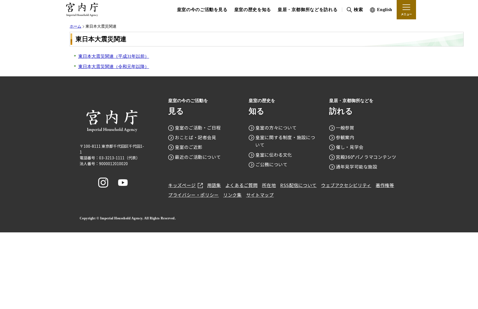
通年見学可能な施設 (356, 166)
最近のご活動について (198, 157)
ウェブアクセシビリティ (346, 185)
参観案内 (345, 137)
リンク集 (232, 194)
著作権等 (385, 185)
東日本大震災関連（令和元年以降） (113, 66)
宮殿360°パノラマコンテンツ (366, 157)
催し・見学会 (349, 147)
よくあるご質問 (241, 185)
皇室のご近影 (188, 147)
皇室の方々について (276, 127)
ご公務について (271, 164)
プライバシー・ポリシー (193, 194)
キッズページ (182, 185)
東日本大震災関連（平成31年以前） (113, 56)
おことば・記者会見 (195, 137)
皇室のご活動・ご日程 (198, 127)
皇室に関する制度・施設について (285, 141)
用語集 (214, 185)
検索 (358, 9)
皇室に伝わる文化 (273, 154)
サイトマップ (260, 194)
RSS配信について (298, 185)
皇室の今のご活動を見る (202, 9)
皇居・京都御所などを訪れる (307, 9)
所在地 (269, 185)
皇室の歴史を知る (252, 9)
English (384, 9)
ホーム (75, 26)
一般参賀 (345, 127)
